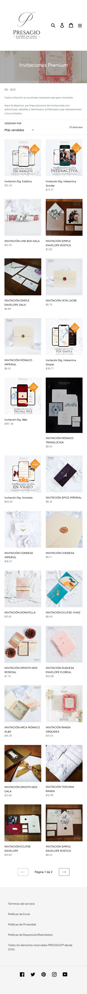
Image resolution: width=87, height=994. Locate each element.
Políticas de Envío (19, 914)
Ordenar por (12, 123)
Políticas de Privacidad (22, 924)
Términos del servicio (21, 904)
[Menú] (79, 25)
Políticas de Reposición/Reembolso (30, 935)
